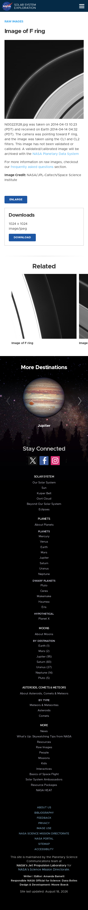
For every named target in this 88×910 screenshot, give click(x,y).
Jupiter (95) (44, 656)
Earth (44, 547)
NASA (5, 6)
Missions (44, 758)
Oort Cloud (44, 498)
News (44, 731)
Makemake (44, 596)
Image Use (44, 828)
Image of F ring (22, 343)
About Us (44, 807)
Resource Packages (44, 785)
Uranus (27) (44, 667)
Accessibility (44, 849)
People (44, 752)
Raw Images (14, 21)
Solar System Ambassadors (44, 779)
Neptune (44, 574)
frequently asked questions (32, 167)
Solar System (44, 476)
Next (79, 401)
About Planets (44, 524)
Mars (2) (44, 651)
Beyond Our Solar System (44, 504)
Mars (44, 552)
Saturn (44, 563)
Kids (44, 763)
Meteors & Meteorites (44, 705)
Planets (44, 518)
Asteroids (44, 710)
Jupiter (44, 426)
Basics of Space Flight (44, 774)
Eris (44, 607)
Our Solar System (44, 482)
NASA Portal (44, 838)
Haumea (44, 601)
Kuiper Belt (44, 493)
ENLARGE (15, 199)
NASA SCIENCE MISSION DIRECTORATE (44, 833)
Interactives (44, 769)
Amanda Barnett (53, 876)
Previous (9, 401)
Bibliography (44, 813)
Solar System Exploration (22, 6)
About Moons (44, 634)
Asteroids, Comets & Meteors (44, 687)
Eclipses (44, 509)
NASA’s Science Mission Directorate (43, 869)
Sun (44, 487)
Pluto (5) (44, 678)
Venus (44, 541)
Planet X (44, 618)
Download (22, 237)
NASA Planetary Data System (56, 154)
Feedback (44, 818)
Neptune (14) (44, 672)
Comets (44, 716)
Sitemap (44, 844)
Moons (44, 628)
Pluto (44, 585)
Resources (44, 742)
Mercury (44, 536)
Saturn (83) (44, 662)
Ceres (44, 591)
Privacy (44, 823)
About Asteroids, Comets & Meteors (44, 693)
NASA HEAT (44, 790)
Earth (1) (44, 645)
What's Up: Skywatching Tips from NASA (44, 736)
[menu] (81, 6)
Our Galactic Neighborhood (22, 15)
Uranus (44, 568)
